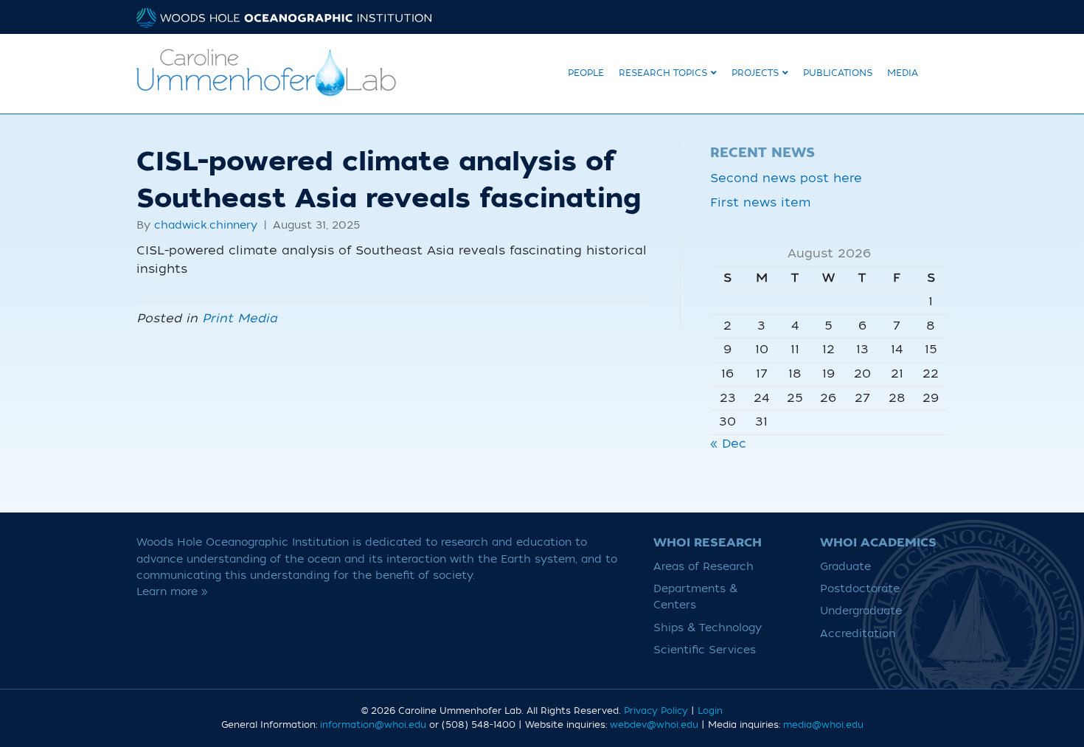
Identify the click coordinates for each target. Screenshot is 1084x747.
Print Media (239, 318)
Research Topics (663, 73)
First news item (760, 203)
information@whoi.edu (373, 725)
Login (710, 711)
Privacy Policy (656, 711)
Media (902, 73)
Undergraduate (861, 611)
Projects (755, 73)
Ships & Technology (707, 628)
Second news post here (786, 178)
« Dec (728, 444)
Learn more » (172, 592)
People (586, 73)
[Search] (936, 71)
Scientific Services (704, 650)
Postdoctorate (860, 589)
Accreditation (857, 634)
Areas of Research (703, 567)
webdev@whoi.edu (654, 725)
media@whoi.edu (823, 725)
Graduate (845, 567)
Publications (837, 73)
